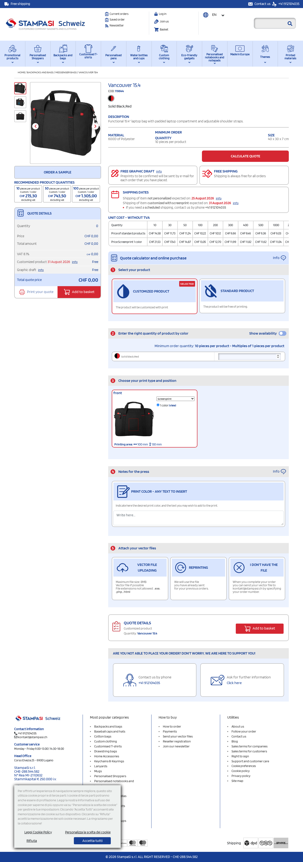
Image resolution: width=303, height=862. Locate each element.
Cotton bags (102, 736)
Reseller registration (177, 741)
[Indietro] (35, 126)
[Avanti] (95, 126)
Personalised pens (113, 56)
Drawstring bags (105, 751)
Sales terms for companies (249, 746)
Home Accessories (106, 756)
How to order (172, 726)
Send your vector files (178, 736)
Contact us (262, 4)
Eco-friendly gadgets (189, 56)
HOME (21, 72)
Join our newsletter (176, 746)
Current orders (119, 14)
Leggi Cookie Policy (38, 832)
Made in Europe (240, 54)
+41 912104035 (288, 4)
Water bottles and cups (139, 56)
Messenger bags (66, 72)
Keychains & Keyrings (109, 761)
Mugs (98, 771)
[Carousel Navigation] (65, 126)
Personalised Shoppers (38, 56)
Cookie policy (241, 771)
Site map (237, 781)
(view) (172, 405)
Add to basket (82, 291)
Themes (265, 57)
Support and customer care (250, 761)
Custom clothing (164, 56)
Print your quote (39, 291)
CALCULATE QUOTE (245, 156)
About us (238, 726)
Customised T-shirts (88, 55)
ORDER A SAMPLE (57, 172)
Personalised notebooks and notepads (214, 57)
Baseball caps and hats (109, 731)
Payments (170, 731)
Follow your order (244, 731)
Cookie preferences (244, 766)
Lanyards (100, 766)
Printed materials (290, 56)
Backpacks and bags (62, 56)
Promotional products (12, 56)
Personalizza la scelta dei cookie (88, 832)
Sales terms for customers (249, 751)
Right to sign (240, 756)
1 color (168, 405)
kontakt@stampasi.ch (32, 737)
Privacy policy (241, 776)
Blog (235, 741)
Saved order (117, 19)
